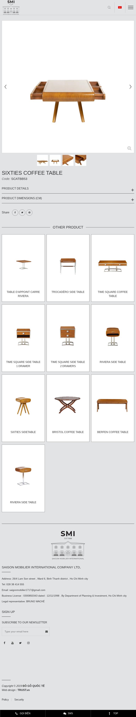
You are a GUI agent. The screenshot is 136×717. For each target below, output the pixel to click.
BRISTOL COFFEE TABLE (68, 432)
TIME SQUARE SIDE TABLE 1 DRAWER (23, 364)
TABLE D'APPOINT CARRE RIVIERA (23, 293)
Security (19, 699)
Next (130, 86)
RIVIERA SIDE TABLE (113, 361)
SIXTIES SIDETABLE (23, 432)
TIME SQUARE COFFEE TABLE (113, 293)
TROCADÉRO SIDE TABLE (68, 291)
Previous (5, 86)
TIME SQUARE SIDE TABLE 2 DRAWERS (68, 364)
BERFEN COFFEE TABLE (112, 432)
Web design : (9, 689)
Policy (5, 699)
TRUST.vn (24, 689)
